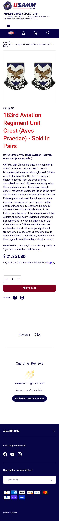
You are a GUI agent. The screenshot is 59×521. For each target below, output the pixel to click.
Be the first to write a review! (29, 398)
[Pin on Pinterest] (22, 297)
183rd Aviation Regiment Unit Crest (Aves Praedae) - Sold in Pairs (28, 45)
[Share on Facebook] (15, 297)
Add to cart (29, 288)
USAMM (13, 513)
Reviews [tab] (24, 334)
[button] (35, 33)
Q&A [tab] (37, 334)
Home (5, 42)
